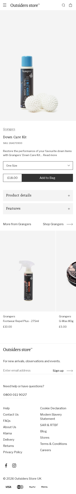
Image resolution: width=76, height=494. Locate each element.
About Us (9, 427)
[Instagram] (14, 465)
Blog (43, 431)
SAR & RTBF (49, 425)
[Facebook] (6, 465)
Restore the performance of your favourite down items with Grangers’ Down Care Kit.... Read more (37, 153)
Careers (45, 450)
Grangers (9, 129)
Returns (8, 446)
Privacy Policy (12, 452)
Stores (44, 437)
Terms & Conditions (53, 444)
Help (6, 408)
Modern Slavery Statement (51, 417)
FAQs (7, 421)
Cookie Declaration (53, 408)
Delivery (8, 439)
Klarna (7, 433)
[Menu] (4, 5)
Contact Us (11, 414)
